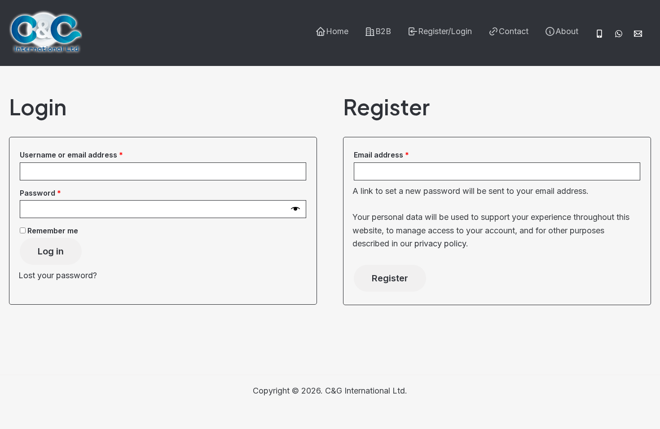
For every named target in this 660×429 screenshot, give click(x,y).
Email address (397, 154)
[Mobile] (599, 34)
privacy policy (440, 243)
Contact (513, 31)
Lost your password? (57, 275)
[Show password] (295, 209)
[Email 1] (638, 34)
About (566, 31)
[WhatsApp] (619, 34)
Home (337, 31)
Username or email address (87, 154)
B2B (383, 31)
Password (56, 192)
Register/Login (445, 31)
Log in (51, 251)
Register (390, 278)
